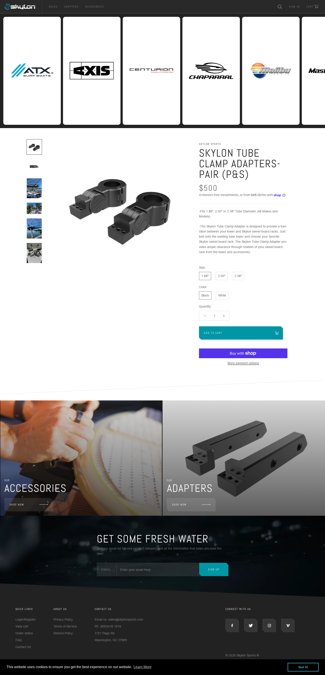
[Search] (280, 6)
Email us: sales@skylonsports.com (119, 619)
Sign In (294, 6)
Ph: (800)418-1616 (108, 626)
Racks (53, 6)
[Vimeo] (287, 625)
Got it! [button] (303, 667)
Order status (24, 633)
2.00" (221, 276)
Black (205, 295)
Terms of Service (65, 626)
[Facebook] (232, 625)
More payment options (243, 363)
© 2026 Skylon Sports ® (242, 655)
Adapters (71, 6)
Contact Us (23, 647)
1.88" (205, 276)
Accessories (94, 6)
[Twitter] (250, 625)
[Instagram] (269, 625)
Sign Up (213, 569)
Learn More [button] (142, 667)
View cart (21, 626)
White (222, 295)
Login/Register (25, 619)
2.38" (238, 276)
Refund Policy (63, 633)
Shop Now (17, 504)
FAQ (18, 640)
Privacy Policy (63, 619)
